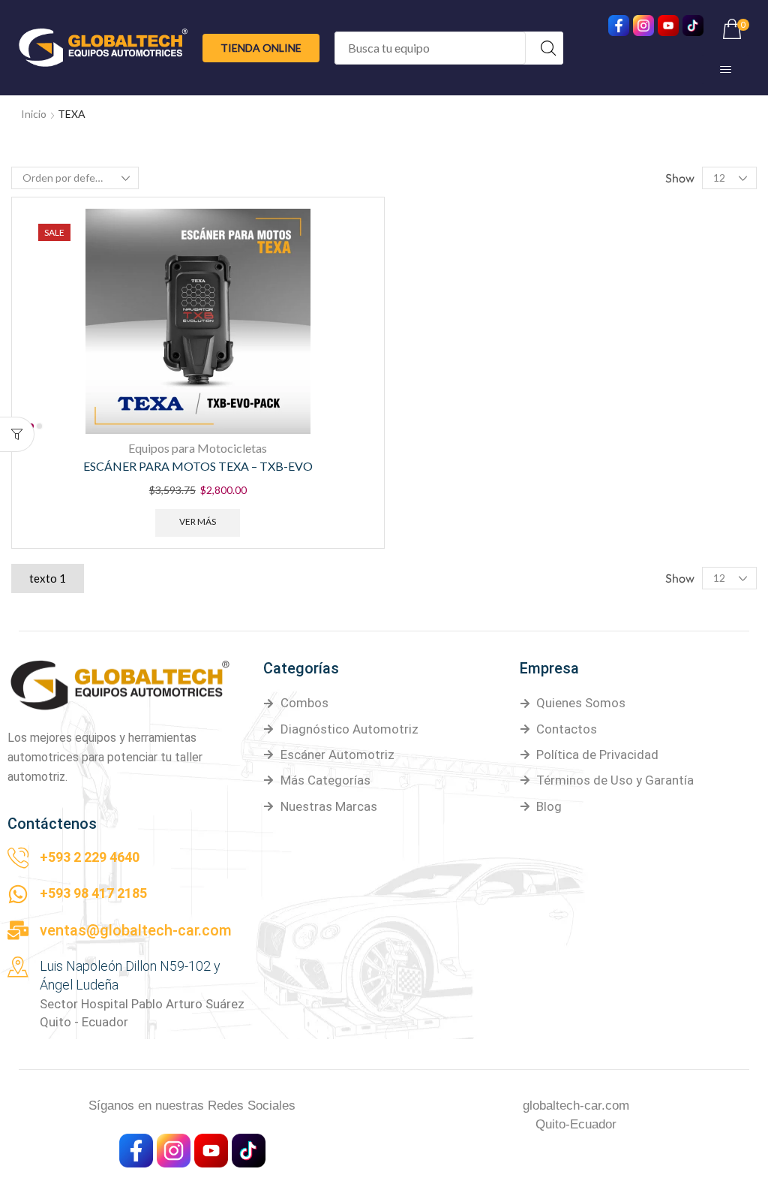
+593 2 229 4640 (90, 857)
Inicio (33, 113)
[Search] (548, 48)
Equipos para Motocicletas (197, 448)
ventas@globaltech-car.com (136, 930)
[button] (261, 48)
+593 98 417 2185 (93, 893)
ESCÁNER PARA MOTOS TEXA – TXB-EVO (198, 466)
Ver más (197, 521)
